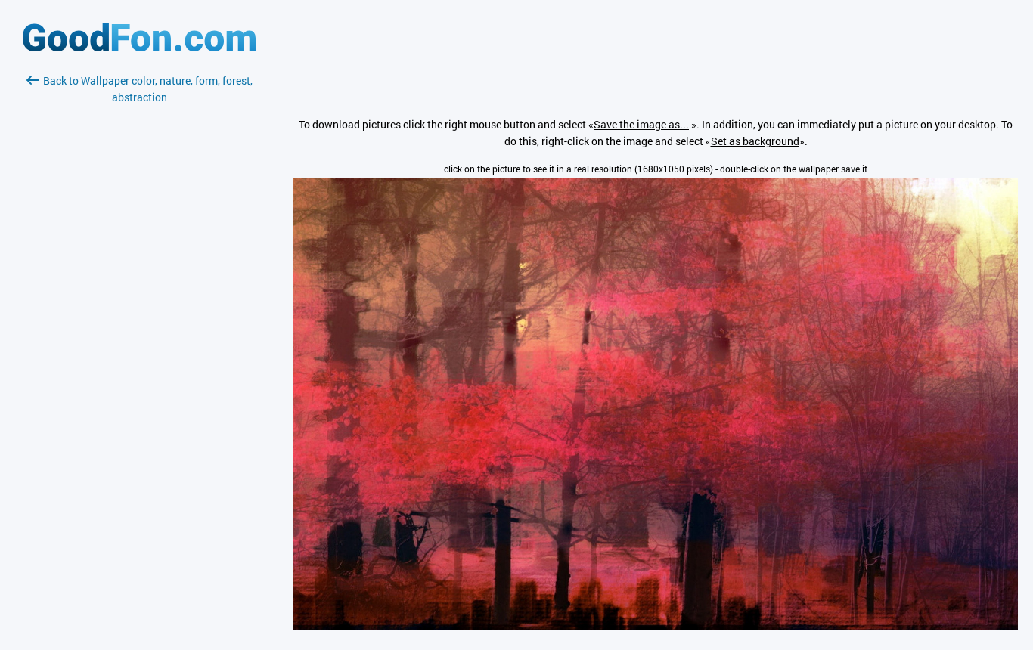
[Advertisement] (139, 285)
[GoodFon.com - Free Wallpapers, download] (139, 47)
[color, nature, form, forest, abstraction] (655, 626)
